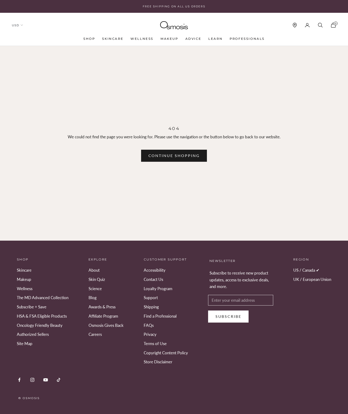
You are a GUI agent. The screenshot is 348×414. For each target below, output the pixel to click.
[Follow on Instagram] (32, 379)
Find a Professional (160, 316)
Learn (215, 38)
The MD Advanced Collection (42, 297)
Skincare (112, 38)
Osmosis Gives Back (106, 325)
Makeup (169, 38)
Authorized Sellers (33, 334)
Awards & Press (102, 306)
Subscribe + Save (31, 306)
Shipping (151, 306)
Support (151, 297)
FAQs (149, 325)
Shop (89, 38)
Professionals (247, 38)
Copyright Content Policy (166, 352)
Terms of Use (155, 343)
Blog (93, 297)
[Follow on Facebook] (19, 379)
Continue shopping (174, 155)
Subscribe (228, 316)
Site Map (24, 343)
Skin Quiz (97, 279)
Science (95, 288)
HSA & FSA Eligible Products (42, 316)
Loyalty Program (158, 288)
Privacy (150, 334)
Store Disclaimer (158, 361)
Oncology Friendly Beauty (39, 325)
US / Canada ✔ (306, 270)
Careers (95, 334)
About (94, 270)
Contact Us (153, 279)
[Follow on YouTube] (45, 379)
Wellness (141, 38)
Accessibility (154, 270)
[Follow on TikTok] (58, 379)
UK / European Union (312, 279)
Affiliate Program (103, 316)
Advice (193, 38)
